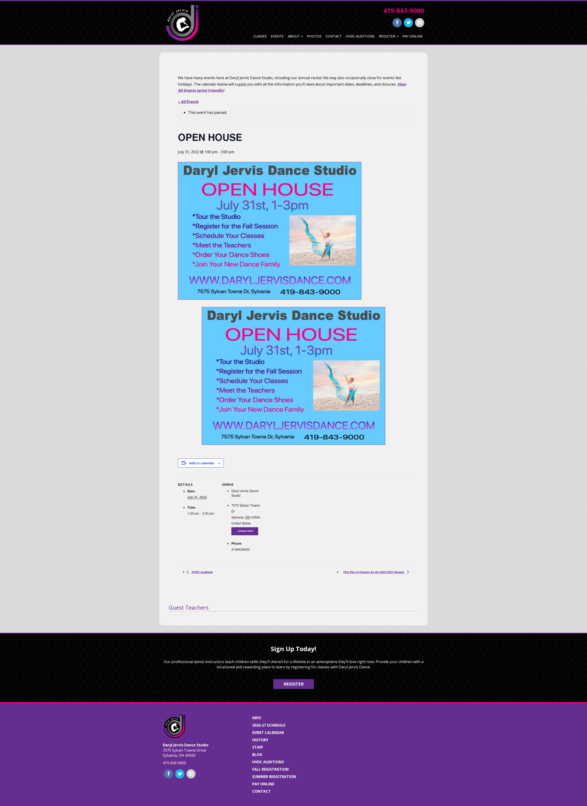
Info (256, 717)
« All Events (188, 101)
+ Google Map (245, 531)
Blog (257, 754)
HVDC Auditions (360, 36)
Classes (260, 36)
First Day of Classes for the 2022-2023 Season (374, 572)
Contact (334, 36)
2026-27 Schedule (268, 725)
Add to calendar (201, 463)
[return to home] (182, 22)
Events (277, 36)
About (294, 36)
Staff (257, 747)
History (260, 739)
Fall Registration (270, 769)
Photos (314, 36)
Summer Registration (274, 776)
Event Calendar (268, 732)
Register (387, 36)
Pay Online (412, 36)
